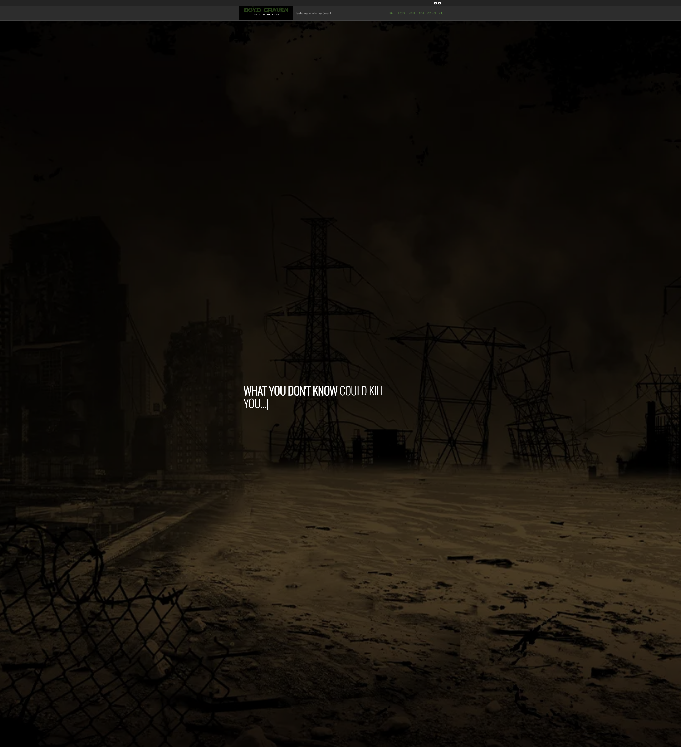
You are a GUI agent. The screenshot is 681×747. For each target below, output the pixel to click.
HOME (392, 13)
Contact (431, 13)
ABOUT (411, 13)
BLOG (421, 13)
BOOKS (401, 13)
